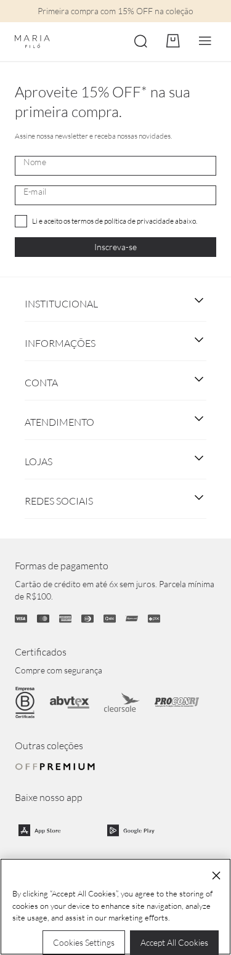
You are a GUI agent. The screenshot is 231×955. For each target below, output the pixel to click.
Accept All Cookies (174, 942)
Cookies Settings (84, 942)
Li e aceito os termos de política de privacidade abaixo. (114, 221)
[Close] (216, 875)
